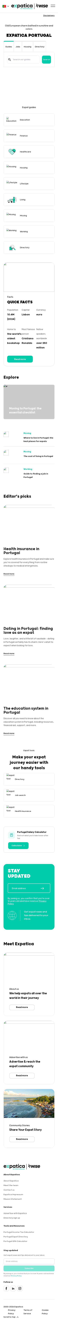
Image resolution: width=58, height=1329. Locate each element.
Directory (39, 47)
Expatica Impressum (13, 1194)
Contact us (9, 1190)
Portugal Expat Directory (16, 1237)
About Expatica (11, 1181)
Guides (8, 47)
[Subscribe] (45, 888)
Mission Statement (13, 1199)
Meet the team (11, 1185)
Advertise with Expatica (15, 1213)
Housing (27, 47)
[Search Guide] (9, 59)
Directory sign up (12, 1218)
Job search (20, 795)
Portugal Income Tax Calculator (19, 1232)
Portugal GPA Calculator (15, 1241)
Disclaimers (48, 15)
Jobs (18, 47)
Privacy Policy (16, 1276)
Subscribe (29, 1268)
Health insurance (23, 811)
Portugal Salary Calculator (31, 832)
